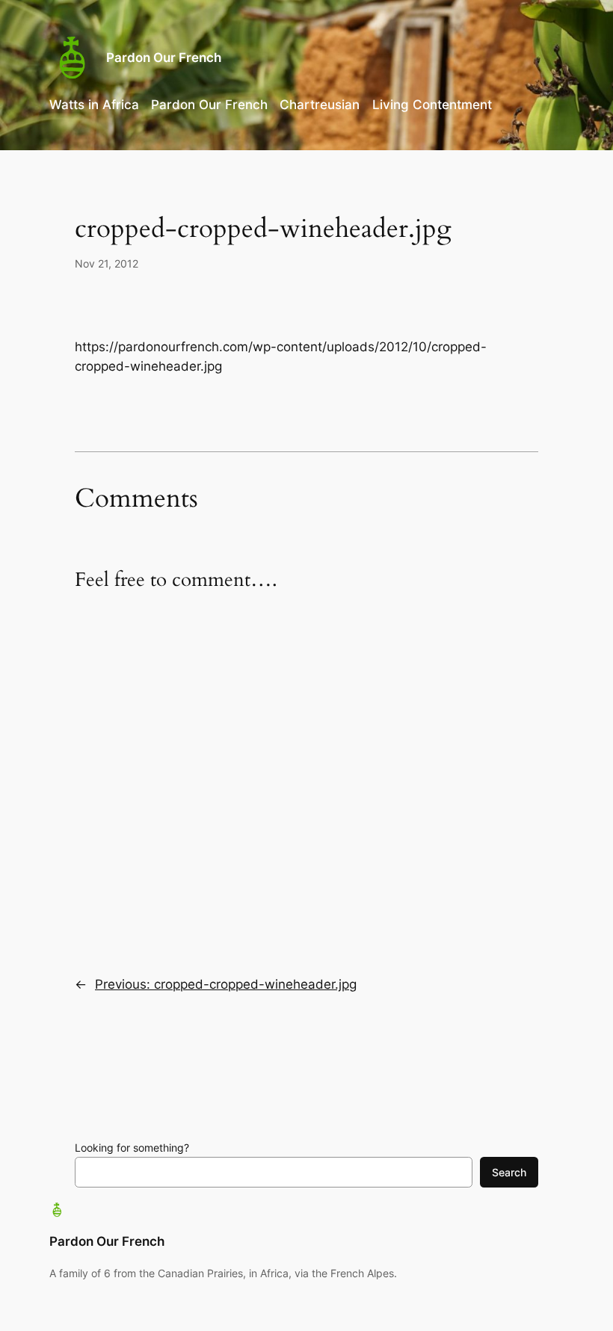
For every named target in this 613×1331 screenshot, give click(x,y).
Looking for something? (132, 1147)
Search (509, 1172)
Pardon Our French (163, 57)
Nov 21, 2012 (106, 263)
